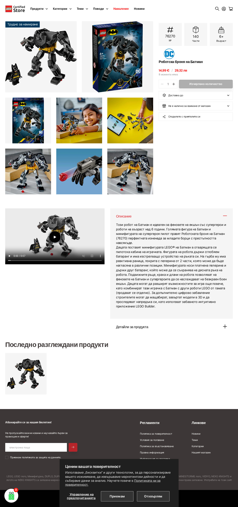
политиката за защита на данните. (41, 457)
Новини (139, 9)
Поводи (98, 9)
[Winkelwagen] (231, 9)
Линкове (199, 423)
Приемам (117, 496)
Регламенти (149, 423)
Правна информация (152, 452)
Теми (80, 9)
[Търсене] (217, 9)
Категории (60, 9)
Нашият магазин (201, 452)
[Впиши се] (224, 9)
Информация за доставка (155, 458)
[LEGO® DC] (196, 54)
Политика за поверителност (156, 433)
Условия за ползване (152, 439)
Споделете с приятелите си (184, 116)
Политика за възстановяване (157, 446)
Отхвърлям (153, 496)
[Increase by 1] (173, 84)
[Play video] (55, 237)
